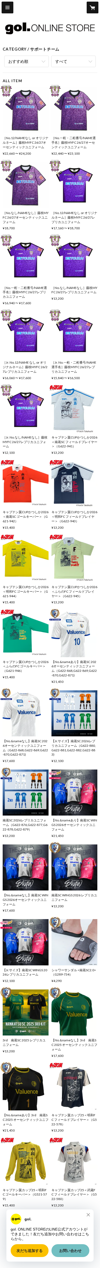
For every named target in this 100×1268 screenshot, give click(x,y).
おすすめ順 (18, 61)
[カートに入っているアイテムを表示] (92, 7)
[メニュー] (7, 7)
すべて (61, 61)
